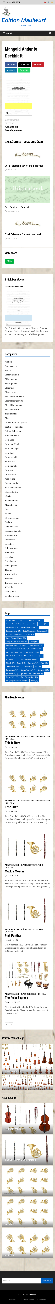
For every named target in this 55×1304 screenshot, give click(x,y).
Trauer (10, 677)
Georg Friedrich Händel (16, 638)
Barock (43, 624)
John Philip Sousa (14, 652)
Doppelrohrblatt (13, 631)
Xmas (34, 681)
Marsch (10, 663)
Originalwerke (11, 526)
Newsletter (41, 1299)
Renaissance (12, 670)
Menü (9, 33)
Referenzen (10, 539)
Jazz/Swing (10, 479)
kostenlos (11, 659)
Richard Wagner (28, 670)
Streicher (9, 557)
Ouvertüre (27, 666)
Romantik (43, 670)
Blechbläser (12, 627)
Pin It (39, 65)
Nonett (8, 513)
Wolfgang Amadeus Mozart (17, 681)
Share (12, 65)
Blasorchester (11, 392)
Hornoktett (10, 461)
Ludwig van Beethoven (29, 659)
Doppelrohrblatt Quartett (16, 422)
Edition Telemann (13, 431)
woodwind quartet (13, 596)
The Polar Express (16, 998)
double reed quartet (14, 427)
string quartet (11, 565)
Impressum (13, 1299)
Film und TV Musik (14, 634)
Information (10, 474)
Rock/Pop (9, 544)
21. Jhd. (21, 620)
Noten (21, 663)
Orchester (9, 522)
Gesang (34, 642)
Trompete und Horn (14, 583)
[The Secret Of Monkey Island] (27, 1160)
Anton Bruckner (36, 620)
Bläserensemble (12, 375)
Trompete (9, 578)
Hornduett (9, 453)
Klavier (8, 496)
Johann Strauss (34, 649)
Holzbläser (11, 645)
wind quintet (10, 591)
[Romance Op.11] (27, 1129)
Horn (23, 645)
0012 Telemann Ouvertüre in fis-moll (24, 165)
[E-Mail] (51, 2)
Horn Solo (9, 440)
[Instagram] (48, 2)
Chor (7, 418)
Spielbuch (9, 552)
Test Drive (11, 807)
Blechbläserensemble (14, 396)
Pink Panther (13, 936)
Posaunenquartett (13, 531)
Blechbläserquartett (14, 401)
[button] (4, 1059)
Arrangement (11, 366)
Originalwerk (12, 666)
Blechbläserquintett (14, 405)
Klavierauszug (11, 500)
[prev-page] (7, 1024)
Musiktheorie (11, 505)
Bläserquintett (11, 383)
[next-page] (11, 1024)
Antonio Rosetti (13, 624)
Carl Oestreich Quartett (17, 207)
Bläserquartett (11, 379)
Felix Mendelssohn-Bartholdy (35, 631)
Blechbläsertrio (12, 409)
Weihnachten (31, 677)
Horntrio (9, 470)
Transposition (11, 574)
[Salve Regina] (14, 1082)
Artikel (8, 370)
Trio (19, 677)
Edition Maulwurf (24, 20)
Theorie (8, 570)
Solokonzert (12, 674)
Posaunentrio (11, 535)
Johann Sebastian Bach (15, 649)
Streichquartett (11, 561)
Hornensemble (11, 457)
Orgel (44, 663)
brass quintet (10, 414)
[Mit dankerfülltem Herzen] (27, 1059)
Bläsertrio (9, 388)
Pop (38, 666)
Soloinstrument (12, 548)
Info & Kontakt (27, 1299)
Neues (7, 509)
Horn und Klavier (13, 444)
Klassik (10, 656)
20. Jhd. (10, 620)
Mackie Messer (14, 871)
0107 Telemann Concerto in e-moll (23, 234)
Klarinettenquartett (13, 487)
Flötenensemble (12, 435)
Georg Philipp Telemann (16, 642)
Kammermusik (11, 483)
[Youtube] (45, 2)
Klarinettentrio (11, 492)
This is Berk (12, 743)
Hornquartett (10, 466)
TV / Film (9, 587)
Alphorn (8, 362)
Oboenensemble (12, 518)
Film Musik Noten (15, 697)
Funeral (30, 634)
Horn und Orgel (12, 448)
